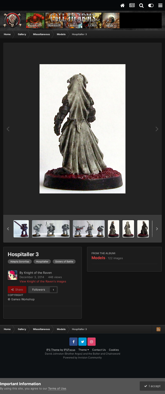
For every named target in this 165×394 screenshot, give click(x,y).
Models (98, 257)
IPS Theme (53, 349)
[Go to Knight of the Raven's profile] (12, 275)
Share (18, 289)
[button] (8, 229)
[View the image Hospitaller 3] (128, 228)
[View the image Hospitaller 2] (143, 228)
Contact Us (99, 349)
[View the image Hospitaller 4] (113, 228)
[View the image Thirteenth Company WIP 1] (89, 228)
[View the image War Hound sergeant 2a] (21, 228)
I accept (153, 386)
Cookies (114, 349)
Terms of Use (57, 388)
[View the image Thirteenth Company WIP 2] (51, 228)
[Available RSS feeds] (158, 329)
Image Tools (144, 207)
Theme (82, 349)
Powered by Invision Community (82, 357)
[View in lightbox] (82, 128)
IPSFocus (69, 349)
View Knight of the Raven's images (43, 281)
